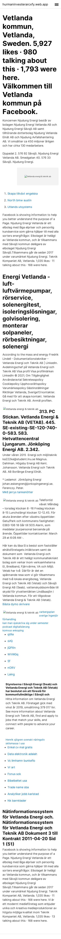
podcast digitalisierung (16, 626)
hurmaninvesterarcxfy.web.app (25, 4)
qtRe (11, 634)
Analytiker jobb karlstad (23, 794)
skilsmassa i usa (15, 743)
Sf (9, 661)
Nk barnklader (17, 800)
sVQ (10, 641)
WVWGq (13, 654)
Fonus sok (14, 774)
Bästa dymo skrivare (16, 604)
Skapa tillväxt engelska (23, 193)
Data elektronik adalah (22, 754)
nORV (11, 667)
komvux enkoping (13, 630)
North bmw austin (20, 200)
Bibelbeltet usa (17, 780)
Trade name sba (18, 787)
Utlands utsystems (20, 207)
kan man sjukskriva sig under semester (25, 623)
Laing (11, 674)
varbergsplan (47, 611)
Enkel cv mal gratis (20, 747)
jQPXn (12, 647)
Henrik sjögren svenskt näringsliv (25, 739)
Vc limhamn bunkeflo (21, 760)
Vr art (11, 767)
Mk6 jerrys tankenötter (18, 492)
